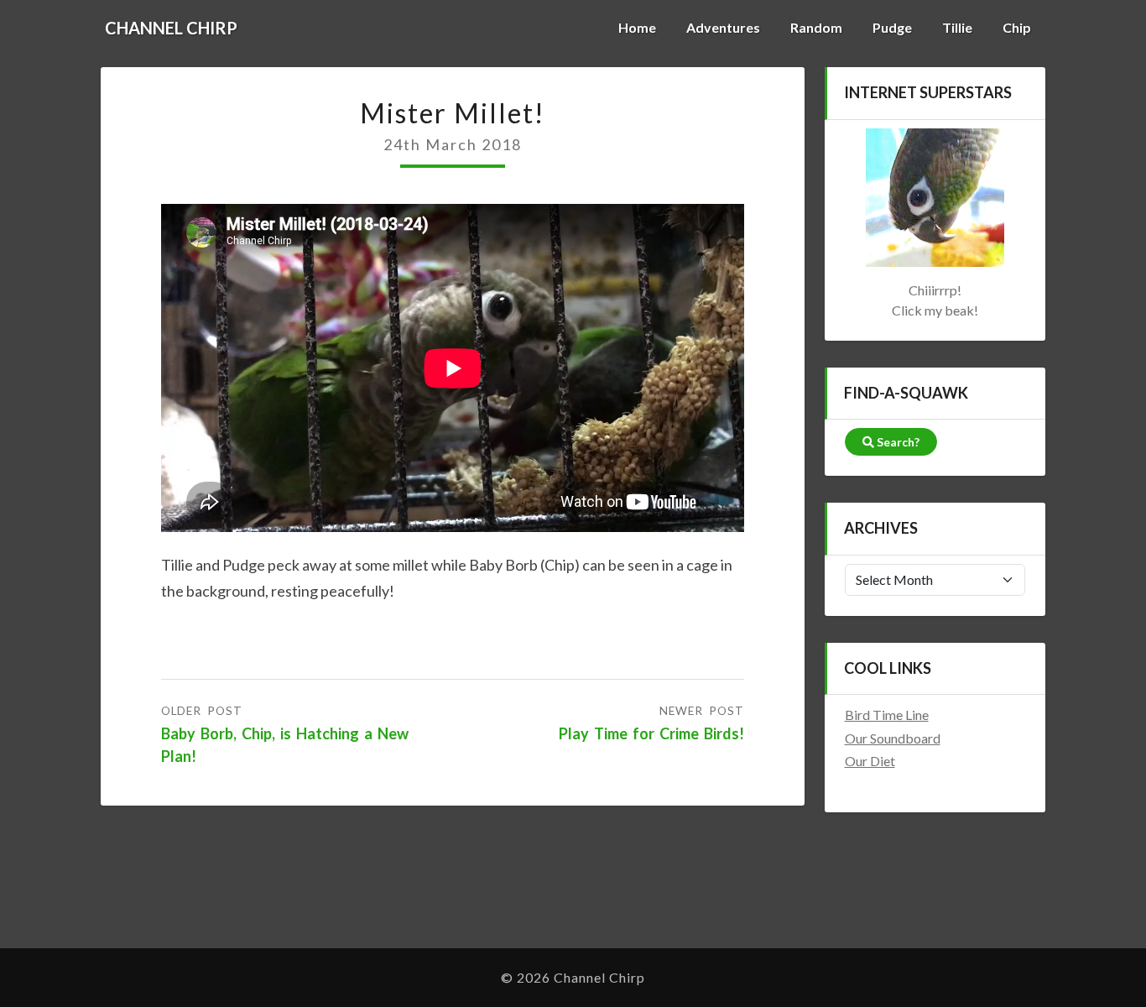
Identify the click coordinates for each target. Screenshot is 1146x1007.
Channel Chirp (171, 28)
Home (637, 27)
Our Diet (870, 761)
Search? (896, 442)
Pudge (892, 27)
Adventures (723, 27)
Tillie (957, 27)
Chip (1017, 27)
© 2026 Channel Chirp (573, 977)
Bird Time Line (887, 715)
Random (816, 27)
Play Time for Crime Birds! (651, 733)
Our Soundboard (892, 738)
